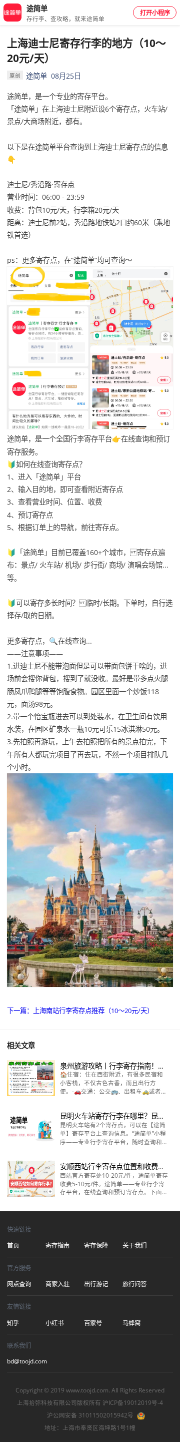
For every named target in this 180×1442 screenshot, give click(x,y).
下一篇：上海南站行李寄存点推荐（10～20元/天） (80, 1010)
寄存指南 (58, 1245)
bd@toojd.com (26, 1361)
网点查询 (19, 1284)
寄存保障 (96, 1245)
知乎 (13, 1323)
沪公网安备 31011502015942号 (90, 1415)
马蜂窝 (131, 1323)
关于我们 (134, 1245)
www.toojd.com (87, 1390)
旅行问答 (134, 1284)
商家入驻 (58, 1284)
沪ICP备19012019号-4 (132, 1402)
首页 (13, 1245)
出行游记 (96, 1284)
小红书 (55, 1323)
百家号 (93, 1323)
